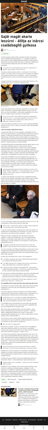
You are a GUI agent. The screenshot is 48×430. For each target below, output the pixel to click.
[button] (3, 379)
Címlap (14, 428)
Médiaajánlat (40, 419)
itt (16, 142)
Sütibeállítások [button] (24, 421)
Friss (24, 428)
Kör (33, 428)
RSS (45, 419)
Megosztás (5, 53)
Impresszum (15, 419)
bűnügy (5, 50)
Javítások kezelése (23, 419)
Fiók (43, 428)
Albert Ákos (6, 49)
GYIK (3, 419)
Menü (5, 428)
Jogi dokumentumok (32, 419)
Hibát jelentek (8, 419)
